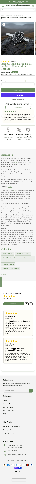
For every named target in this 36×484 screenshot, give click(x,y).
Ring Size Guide (8, 410)
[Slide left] (14, 58)
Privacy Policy (8, 430)
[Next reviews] (33, 116)
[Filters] (27, 303)
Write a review (14, 304)
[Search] (34, 10)
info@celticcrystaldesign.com (17, 454)
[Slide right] (22, 58)
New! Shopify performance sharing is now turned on (17, 259)
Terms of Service (8, 433)
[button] (3, 6)
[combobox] (18, 10)
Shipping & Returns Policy (11, 426)
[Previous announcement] (3, 2)
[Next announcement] (33, 2)
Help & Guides (8, 407)
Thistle (10, 186)
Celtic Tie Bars (22, 15)
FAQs (5, 414)
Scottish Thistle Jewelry (11, 268)
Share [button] (5, 274)
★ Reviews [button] (1, 282)
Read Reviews (18, 107)
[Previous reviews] (3, 116)
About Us (6, 400)
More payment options (18, 99)
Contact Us (6, 404)
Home (2, 15)
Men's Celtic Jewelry (11, 15)
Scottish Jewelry (8, 264)
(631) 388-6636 (13, 450)
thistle (16, 162)
